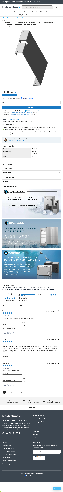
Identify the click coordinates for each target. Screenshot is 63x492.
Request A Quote (20, 140)
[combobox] (37, 7)
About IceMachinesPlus (40, 419)
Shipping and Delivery (8, 451)
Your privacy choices (8, 464)
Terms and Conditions (9, 461)
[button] (59, 7)
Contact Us (45, 2)
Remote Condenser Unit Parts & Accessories (13, 17)
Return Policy (6, 458)
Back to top (31, 407)
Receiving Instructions (9, 454)
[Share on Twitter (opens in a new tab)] (10, 333)
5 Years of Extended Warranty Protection (21, 114)
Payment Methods (8, 448)
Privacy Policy (6, 445)
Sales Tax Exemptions (39, 428)
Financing (35, 434)
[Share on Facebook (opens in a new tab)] (8, 333)
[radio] (31, 294)
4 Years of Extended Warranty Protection (21, 112)
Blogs (34, 437)
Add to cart (31, 107)
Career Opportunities (39, 422)
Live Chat (11, 140)
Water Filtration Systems (44, 12)
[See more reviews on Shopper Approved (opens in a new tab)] (13, 333)
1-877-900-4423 (56, 2)
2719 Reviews (11, 300)
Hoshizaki (4, 20)
